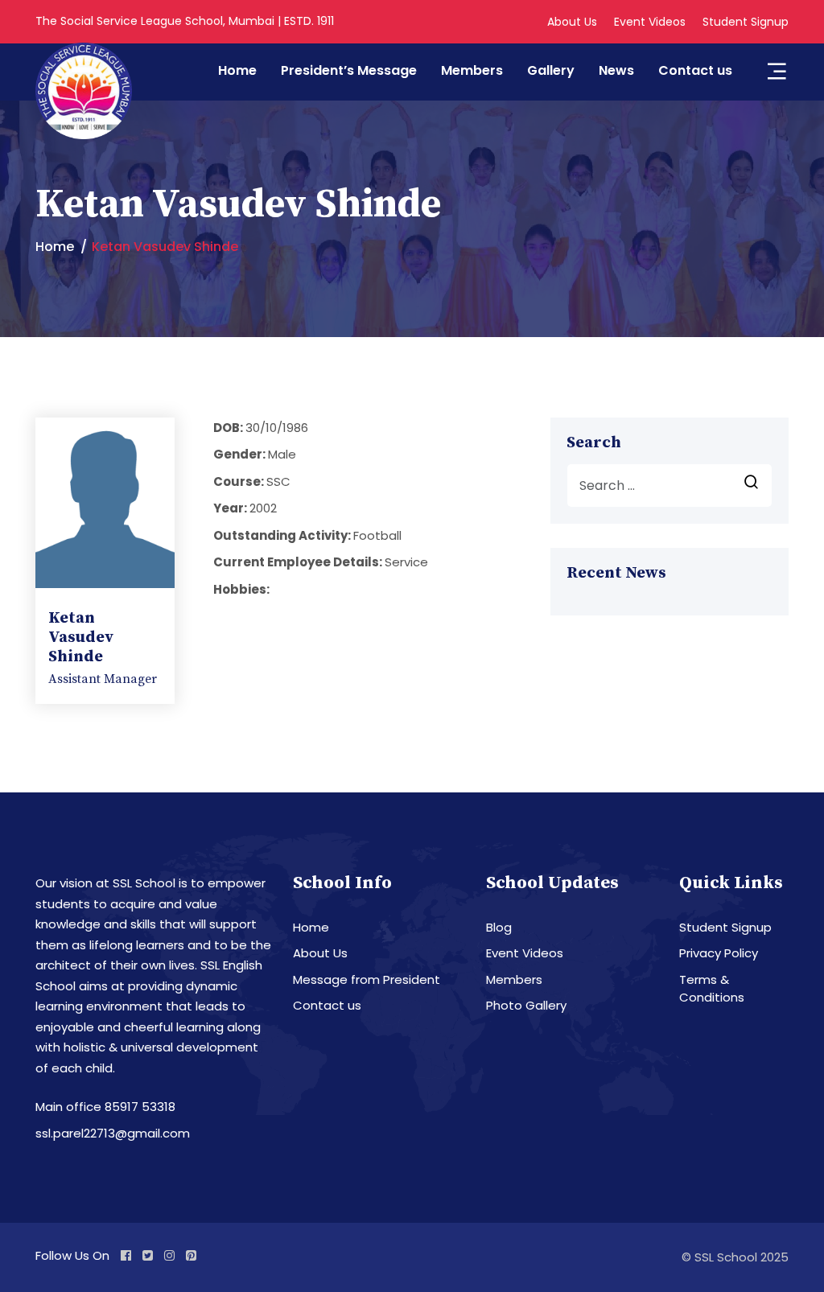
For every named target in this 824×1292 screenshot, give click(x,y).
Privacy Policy (718, 952)
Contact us (695, 70)
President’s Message (349, 70)
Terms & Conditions (711, 988)
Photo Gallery (526, 1005)
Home (237, 70)
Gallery (551, 70)
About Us (572, 22)
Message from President (366, 979)
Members (472, 70)
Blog (499, 927)
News (616, 70)
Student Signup (745, 22)
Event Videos (650, 22)
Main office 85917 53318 (105, 1106)
